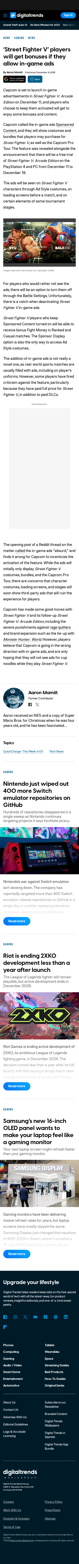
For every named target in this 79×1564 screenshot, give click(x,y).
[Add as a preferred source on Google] (14, 79)
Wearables (52, 1352)
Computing (11, 1352)
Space (49, 1359)
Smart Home (11, 1372)
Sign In (68, 15)
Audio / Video (12, 1365)
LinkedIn (66, 1317)
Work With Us (12, 1510)
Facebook (5, 1317)
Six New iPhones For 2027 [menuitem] (45, 25)
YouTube (35, 1317)
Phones (8, 1345)
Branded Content (56, 1414)
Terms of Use (11, 1527)
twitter (37, 704)
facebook (30, 704)
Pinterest (56, 1317)
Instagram (15, 1317)
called (20, 550)
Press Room (52, 1510)
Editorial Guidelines (15, 1424)
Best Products (54, 1372)
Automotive (11, 1385)
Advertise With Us (15, 1417)
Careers (8, 1501)
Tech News (56, 751)
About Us (9, 1402)
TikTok (45, 1317)
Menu (5, 15)
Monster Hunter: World (22, 639)
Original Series (54, 1385)
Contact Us (10, 1409)
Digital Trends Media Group (22, 1540)
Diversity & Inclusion (16, 1518)
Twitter (25, 1317)
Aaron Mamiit (15, 72)
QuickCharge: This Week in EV (23, 751)
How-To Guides (55, 1379)
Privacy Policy (54, 1501)
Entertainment (13, 1379)
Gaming (8, 1359)
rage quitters (60, 627)
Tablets (49, 1345)
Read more (16, 921)
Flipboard (5, 1327)
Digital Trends (22, 20)
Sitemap (50, 1518)
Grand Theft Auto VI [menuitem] (15, 25)
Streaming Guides (57, 1365)
